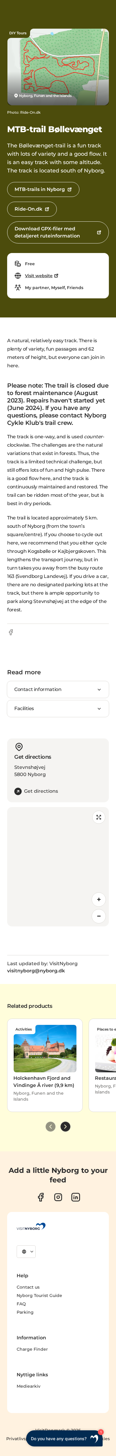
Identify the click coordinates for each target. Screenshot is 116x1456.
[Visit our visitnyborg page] (40, 1197)
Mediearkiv (28, 1386)
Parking (25, 1312)
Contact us (28, 1287)
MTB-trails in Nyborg (40, 189)
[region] (58, 866)
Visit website (39, 275)
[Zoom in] (99, 899)
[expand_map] (98, 817)
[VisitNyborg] (31, 1226)
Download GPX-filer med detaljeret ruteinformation (47, 232)
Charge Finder (32, 1349)
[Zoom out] (99, 916)
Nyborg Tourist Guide (39, 1295)
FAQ (21, 1304)
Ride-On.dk (28, 209)
